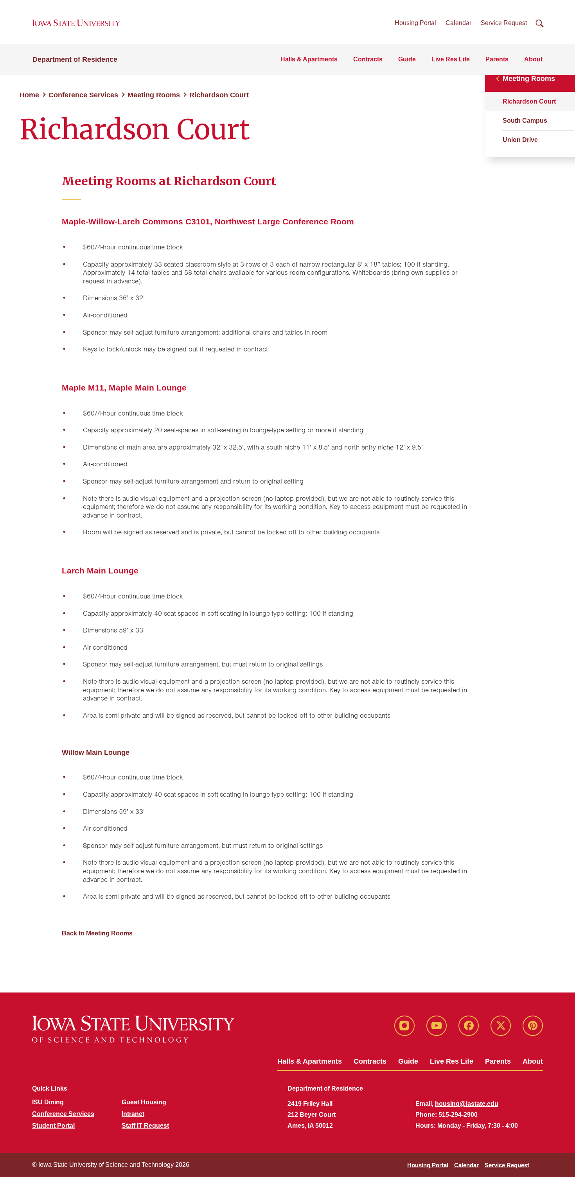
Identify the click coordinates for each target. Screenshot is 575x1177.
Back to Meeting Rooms (97, 933)
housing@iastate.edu (466, 1103)
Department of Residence (74, 59)
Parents (497, 59)
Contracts (368, 59)
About (533, 59)
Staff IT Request (145, 1125)
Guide (407, 59)
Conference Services (83, 95)
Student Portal (53, 1125)
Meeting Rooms (154, 95)
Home (29, 95)
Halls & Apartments (309, 59)
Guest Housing (144, 1102)
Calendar (458, 23)
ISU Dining (48, 1102)
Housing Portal (415, 23)
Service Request (504, 23)
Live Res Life (450, 59)
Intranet (133, 1114)
